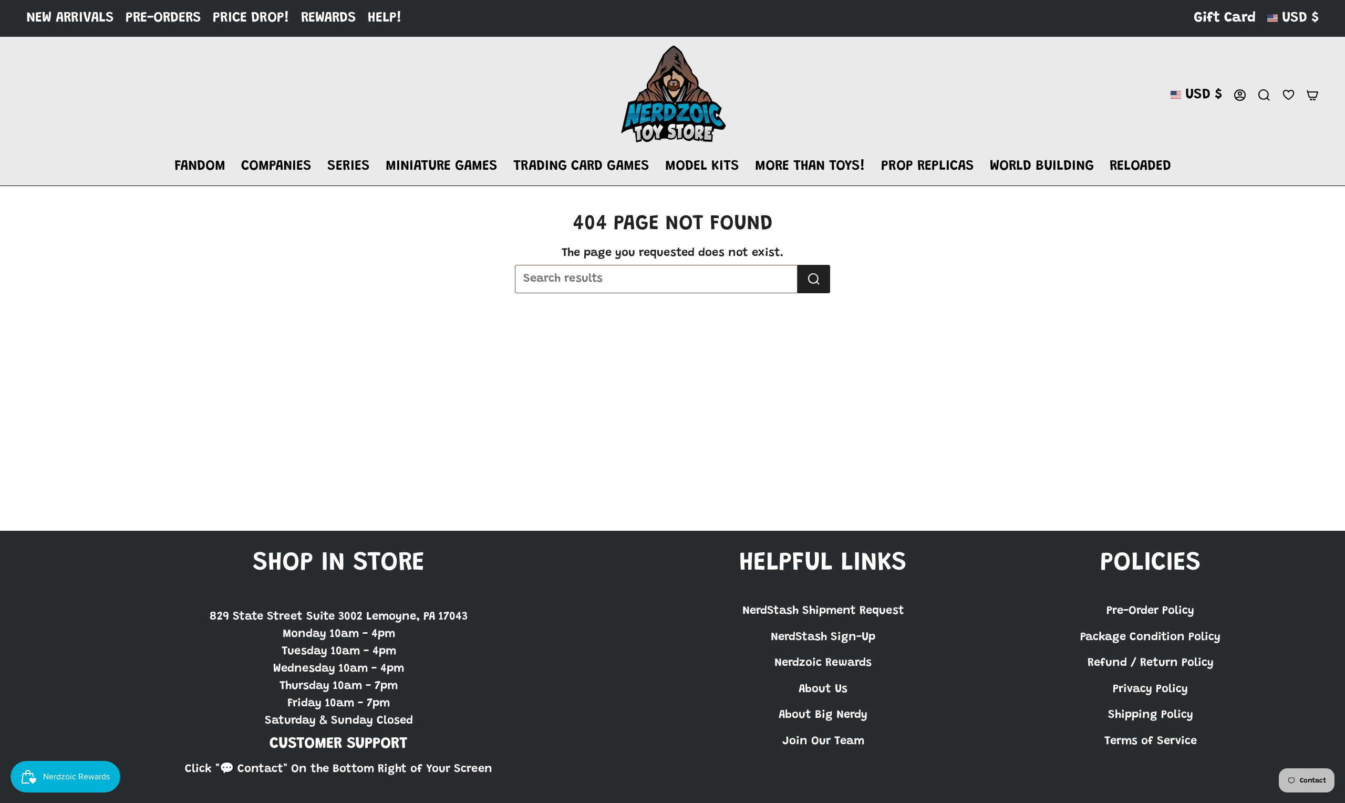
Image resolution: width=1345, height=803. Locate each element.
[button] (200, 166)
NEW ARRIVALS (70, 18)
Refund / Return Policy (1151, 663)
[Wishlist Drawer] (1288, 95)
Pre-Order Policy (1150, 611)
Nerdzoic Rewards (823, 663)
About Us (823, 689)
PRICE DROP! (251, 18)
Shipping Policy (1150, 715)
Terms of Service (1150, 741)
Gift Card (1225, 18)
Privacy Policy (1150, 689)
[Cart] (1312, 95)
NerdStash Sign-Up (823, 637)
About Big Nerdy (823, 715)
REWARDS (328, 18)
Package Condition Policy (1150, 637)
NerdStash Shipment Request (823, 611)
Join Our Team (823, 741)
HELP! (385, 18)
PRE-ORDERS (163, 18)
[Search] (814, 279)
